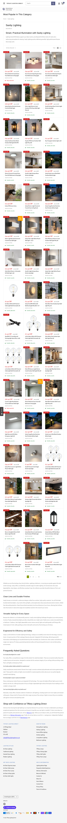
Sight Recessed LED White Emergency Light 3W (11, 435)
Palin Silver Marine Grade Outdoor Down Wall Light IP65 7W (13, 500)
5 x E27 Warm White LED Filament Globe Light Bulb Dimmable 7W (53, 467)
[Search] (53, 3)
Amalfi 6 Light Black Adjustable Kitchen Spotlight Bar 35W (52, 500)
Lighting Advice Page (41, 765)
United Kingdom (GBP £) (9, 796)
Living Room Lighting (41, 737)
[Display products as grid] (58, 48)
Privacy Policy (39, 786)
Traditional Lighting (8, 751)
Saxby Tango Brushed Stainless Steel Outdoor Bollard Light (52, 206)
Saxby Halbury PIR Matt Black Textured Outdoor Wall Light (52, 533)
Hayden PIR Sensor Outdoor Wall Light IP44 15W (33, 141)
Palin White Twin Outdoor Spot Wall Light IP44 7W (52, 337)
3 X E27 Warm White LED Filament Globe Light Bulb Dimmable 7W (33, 337)
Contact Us (39, 776)
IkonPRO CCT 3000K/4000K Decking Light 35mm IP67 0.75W (12, 337)
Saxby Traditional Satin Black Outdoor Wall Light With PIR (12, 141)
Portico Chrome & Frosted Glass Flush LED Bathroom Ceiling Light (13, 174)
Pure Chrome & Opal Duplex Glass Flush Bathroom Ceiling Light (33, 74)
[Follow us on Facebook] (4, 804)
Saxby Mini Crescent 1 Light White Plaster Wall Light (13, 467)
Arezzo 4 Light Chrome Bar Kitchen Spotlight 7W (33, 500)
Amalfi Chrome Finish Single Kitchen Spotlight (32, 467)
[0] (62, 3)
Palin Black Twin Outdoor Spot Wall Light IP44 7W (53, 304)
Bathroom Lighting (41, 740)
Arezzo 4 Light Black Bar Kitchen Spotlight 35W (52, 370)
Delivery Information (15, 715)
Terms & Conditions (41, 789)
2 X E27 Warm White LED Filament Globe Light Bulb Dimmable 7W (13, 565)
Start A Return (39, 781)
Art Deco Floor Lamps (8, 770)
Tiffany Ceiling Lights (41, 751)
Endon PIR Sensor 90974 (10, 206)
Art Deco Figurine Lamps (9, 765)
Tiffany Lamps (40, 749)
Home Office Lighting (41, 732)
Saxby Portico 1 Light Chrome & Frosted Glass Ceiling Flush (32, 206)
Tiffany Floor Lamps (41, 756)
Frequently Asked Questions (43, 768)
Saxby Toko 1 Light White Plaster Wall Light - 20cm (32, 239)
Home (4, 19)
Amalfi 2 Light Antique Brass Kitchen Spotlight (32, 272)
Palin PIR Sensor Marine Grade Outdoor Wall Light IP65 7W (52, 239)
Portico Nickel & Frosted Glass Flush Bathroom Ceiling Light (12, 74)
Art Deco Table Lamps (8, 768)
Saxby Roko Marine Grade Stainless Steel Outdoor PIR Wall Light (33, 533)
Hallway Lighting (40, 729)
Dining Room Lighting (42, 727)
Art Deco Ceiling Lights (9, 773)
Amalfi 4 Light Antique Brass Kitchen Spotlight (32, 174)
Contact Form (39, 784)
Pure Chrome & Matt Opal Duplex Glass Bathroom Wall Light (53, 74)
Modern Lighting (7, 756)
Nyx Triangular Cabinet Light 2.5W (53, 140)
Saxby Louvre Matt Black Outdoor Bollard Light (53, 435)
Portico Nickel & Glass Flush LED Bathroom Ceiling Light (32, 402)
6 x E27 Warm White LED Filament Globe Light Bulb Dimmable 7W (13, 370)
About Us (29, 712)
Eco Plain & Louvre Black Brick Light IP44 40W (53, 565)
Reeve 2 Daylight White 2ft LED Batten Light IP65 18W (12, 533)
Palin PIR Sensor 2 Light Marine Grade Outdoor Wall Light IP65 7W (33, 370)
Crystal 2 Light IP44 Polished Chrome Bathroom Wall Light (12, 402)
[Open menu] (4, 3)
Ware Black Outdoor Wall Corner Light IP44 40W (53, 402)
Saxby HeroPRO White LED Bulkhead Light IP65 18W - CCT (32, 304)
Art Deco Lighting (7, 749)
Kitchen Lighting (40, 735)
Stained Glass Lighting (9, 754)
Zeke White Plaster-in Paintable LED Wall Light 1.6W (12, 272)
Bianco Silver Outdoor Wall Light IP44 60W (33, 565)
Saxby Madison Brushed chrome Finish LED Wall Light (12, 107)
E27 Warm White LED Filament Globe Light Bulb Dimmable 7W (12, 304)
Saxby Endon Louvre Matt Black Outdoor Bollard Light (52, 174)
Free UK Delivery (12, 9)
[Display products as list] (60, 48)
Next (58, 576)
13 (38, 576)
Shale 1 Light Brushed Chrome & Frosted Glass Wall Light (12, 239)
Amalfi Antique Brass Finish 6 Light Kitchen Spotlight (53, 107)
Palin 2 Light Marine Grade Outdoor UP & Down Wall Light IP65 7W (32, 108)
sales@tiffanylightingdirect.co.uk (11, 737)
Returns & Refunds (41, 773)
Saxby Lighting (11, 19)
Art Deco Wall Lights (8, 776)
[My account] (59, 3)
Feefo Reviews (23, 717)
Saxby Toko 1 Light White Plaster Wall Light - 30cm (52, 272)
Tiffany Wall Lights (41, 754)
